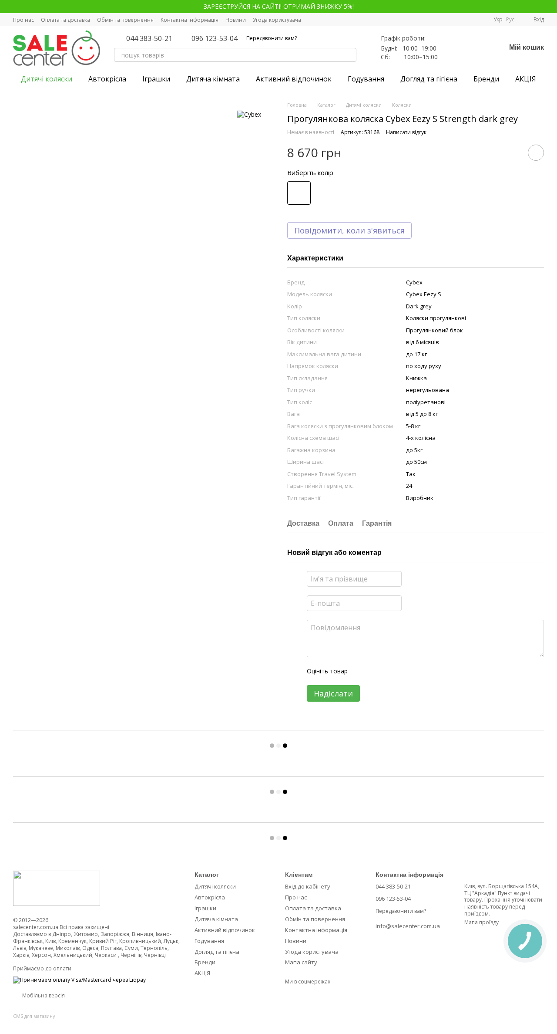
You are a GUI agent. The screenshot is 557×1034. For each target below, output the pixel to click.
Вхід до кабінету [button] (307, 886)
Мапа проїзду (481, 922)
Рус (510, 19)
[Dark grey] (299, 193)
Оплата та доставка (65, 20)
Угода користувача (277, 20)
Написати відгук (406, 132)
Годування (366, 79)
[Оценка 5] (418, 671)
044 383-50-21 (149, 38)
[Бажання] (476, 48)
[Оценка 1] (362, 671)
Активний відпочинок (294, 79)
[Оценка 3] (390, 671)
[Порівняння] (453, 48)
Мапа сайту (301, 962)
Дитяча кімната (213, 79)
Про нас (23, 20)
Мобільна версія (43, 995)
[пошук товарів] (349, 55)
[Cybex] (249, 114)
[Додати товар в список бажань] (536, 153)
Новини (235, 20)
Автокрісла (107, 79)
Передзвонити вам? (271, 38)
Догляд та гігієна (428, 79)
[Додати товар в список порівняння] (511, 152)
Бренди (486, 79)
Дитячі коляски (46, 79)
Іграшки (156, 79)
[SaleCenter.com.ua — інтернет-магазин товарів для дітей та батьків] (56, 888)
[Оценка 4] (404, 671)
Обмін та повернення (125, 20)
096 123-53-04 (214, 38)
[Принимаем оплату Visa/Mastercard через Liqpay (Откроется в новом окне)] (79, 979)
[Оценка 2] (376, 671)
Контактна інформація (189, 20)
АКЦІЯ (525, 79)
